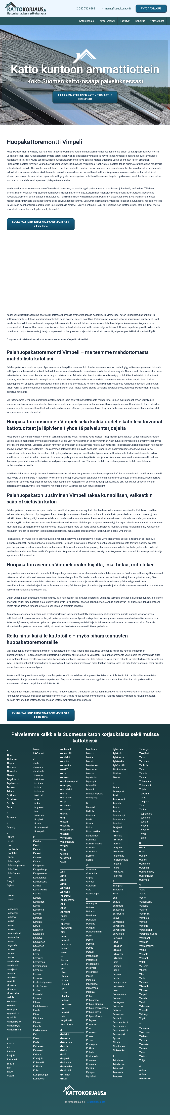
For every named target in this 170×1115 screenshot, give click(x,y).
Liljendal (64, 960)
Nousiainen (92, 835)
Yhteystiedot (157, 20)
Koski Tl (64, 769)
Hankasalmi (13, 937)
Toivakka (144, 793)
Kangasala (38, 865)
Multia (89, 757)
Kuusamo (65, 825)
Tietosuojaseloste (95, 1101)
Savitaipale (118, 921)
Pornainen (91, 1032)
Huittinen (11, 1005)
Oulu (88, 889)
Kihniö (36, 1002)
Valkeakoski (145, 901)
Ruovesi (117, 863)
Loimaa (64, 980)
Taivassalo (118, 1068)
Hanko (10, 941)
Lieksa (63, 952)
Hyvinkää (11, 1017)
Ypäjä (142, 1060)
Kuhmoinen (66, 797)
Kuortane (65, 809)
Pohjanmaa (92, 1000)
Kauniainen (39, 941)
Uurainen (144, 867)
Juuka (36, 803)
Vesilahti (143, 958)
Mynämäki (91, 777)
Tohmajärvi (145, 781)
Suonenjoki (119, 1034)
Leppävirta (65, 944)
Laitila (63, 879)
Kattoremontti (107, 20)
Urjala (142, 851)
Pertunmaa (92, 955)
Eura (9, 877)
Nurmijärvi (91, 851)
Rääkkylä (117, 875)
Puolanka (91, 1060)
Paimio (90, 907)
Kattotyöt (125, 20)
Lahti (62, 871)
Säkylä (116, 1042)
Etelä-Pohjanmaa (16, 865)
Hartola (11, 949)
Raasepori (118, 791)
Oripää (89, 877)
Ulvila (142, 847)
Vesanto (143, 954)
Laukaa (63, 916)
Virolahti (143, 998)
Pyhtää (90, 1068)
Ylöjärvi (143, 1056)
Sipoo (116, 970)
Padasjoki (91, 903)
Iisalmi (10, 1043)
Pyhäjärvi (91, 1076)
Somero (117, 998)
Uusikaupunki (146, 875)
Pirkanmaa (92, 987)
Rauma (116, 811)
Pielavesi (91, 967)
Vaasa (142, 893)
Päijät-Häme (119, 769)
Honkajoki (12, 1001)
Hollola (10, 997)
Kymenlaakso (67, 841)
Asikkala (11, 795)
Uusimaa (144, 879)
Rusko (116, 867)
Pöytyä (116, 777)
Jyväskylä (38, 815)
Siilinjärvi (117, 958)
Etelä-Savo (12, 869)
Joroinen (38, 783)
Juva (35, 811)
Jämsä (37, 823)
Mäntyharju (92, 797)
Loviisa (63, 992)
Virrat (142, 1002)
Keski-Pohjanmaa (42, 982)
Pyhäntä (117, 753)
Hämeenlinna (14, 1029)
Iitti (8, 1047)
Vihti (141, 974)
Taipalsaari (118, 1060)
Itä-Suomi (38, 753)
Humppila (12, 1009)
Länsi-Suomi (66, 1024)
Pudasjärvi (91, 1044)
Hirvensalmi (13, 993)
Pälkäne (117, 773)
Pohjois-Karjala (94, 1004)
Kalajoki (37, 857)
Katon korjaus (86, 20)
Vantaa (143, 921)
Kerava (37, 974)
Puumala (91, 1064)
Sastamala (118, 909)
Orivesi (90, 881)
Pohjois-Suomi (94, 1016)
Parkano (90, 923)
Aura (9, 807)
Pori (88, 1028)
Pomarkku (91, 1024)
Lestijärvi (64, 948)
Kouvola (64, 777)
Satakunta (118, 913)
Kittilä (36, 1042)
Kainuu (37, 849)
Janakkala (38, 771)
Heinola (11, 973)
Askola (10, 803)
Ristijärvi (117, 847)
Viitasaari (144, 982)
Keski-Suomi (40, 986)
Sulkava (117, 1010)
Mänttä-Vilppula (94, 793)
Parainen (91, 915)
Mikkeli (63, 1078)
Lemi (62, 931)
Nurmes (90, 847)
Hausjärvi (12, 969)
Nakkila (90, 811)
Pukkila (90, 1048)
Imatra (10, 1063)
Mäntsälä (91, 785)
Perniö (89, 947)
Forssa (10, 899)
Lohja (63, 972)
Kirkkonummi (40, 1030)
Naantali (90, 807)
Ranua (116, 807)
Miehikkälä (65, 1070)
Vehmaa (143, 941)
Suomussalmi (120, 1030)
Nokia (89, 827)
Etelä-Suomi (13, 873)
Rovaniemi (118, 851)
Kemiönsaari (40, 966)
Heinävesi (12, 977)
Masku (63, 1050)
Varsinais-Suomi (148, 933)
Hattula (10, 953)
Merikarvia (65, 1062)
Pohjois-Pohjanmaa (97, 1008)
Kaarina (37, 841)
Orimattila (91, 873)
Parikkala (91, 919)
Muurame (91, 769)
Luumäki (64, 1012)
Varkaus (143, 925)
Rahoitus (140, 20)
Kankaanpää (39, 877)
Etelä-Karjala (13, 861)
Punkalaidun (92, 1056)
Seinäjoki (117, 937)
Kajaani (37, 853)
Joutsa (37, 787)
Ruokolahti (118, 855)
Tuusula (143, 821)
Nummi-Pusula (94, 843)
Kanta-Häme (40, 889)
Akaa (9, 755)
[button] (151, 9)
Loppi (63, 988)
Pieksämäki (92, 963)
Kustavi (64, 821)
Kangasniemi (40, 873)
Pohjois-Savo (93, 1012)
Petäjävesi (91, 959)
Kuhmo (64, 793)
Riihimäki (117, 835)
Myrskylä (91, 781)
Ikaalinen (11, 1051)
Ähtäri (142, 1074)
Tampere (117, 1076)
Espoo (10, 857)
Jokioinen (38, 779)
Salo (115, 897)
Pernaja (90, 943)
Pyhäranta (118, 757)
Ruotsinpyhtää (120, 859)
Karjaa (36, 905)
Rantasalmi (119, 799)
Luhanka (64, 996)
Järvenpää (38, 831)
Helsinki (11, 981)
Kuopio (63, 801)
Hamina (11, 929)
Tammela (118, 1072)
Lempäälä (65, 940)
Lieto (62, 956)
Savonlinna (119, 925)
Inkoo (10, 1071)
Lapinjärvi (65, 887)
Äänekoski (145, 1078)
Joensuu (38, 775)
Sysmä (116, 1038)
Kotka (63, 773)
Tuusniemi (144, 817)
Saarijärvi (118, 885)
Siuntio (116, 978)
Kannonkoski (40, 881)
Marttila (64, 1046)
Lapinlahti (65, 891)
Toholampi (145, 785)
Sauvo (116, 917)
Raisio (116, 795)
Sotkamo (118, 1006)
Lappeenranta (67, 899)
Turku (142, 805)
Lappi (62, 903)
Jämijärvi (38, 819)
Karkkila (37, 913)
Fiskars (10, 895)
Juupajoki (38, 807)
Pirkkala (90, 991)
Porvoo (90, 1036)
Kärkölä (64, 853)
